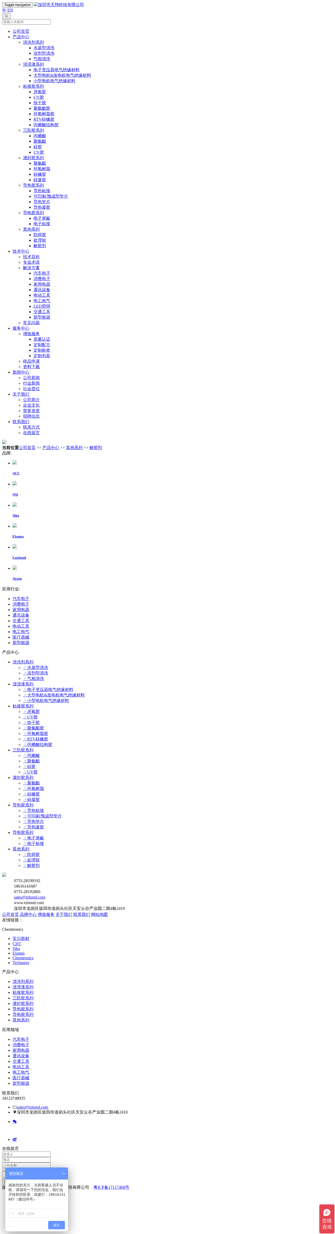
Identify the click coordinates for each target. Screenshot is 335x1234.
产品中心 (21, 37)
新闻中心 (21, 372)
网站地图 (99, 914)
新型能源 (42, 317)
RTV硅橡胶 (44, 119)
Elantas (19, 953)
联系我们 (21, 421)
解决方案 (31, 267)
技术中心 (21, 251)
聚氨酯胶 (42, 108)
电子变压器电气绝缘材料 (57, 70)
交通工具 (42, 311)
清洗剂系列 (33, 42)
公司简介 (31, 399)
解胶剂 (40, 246)
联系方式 (31, 427)
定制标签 (42, 350)
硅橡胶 (40, 174)
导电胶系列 (33, 213)
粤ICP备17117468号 (111, 1187)
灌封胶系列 (33, 158)
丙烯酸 (40, 136)
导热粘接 (42, 191)
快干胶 (40, 103)
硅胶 (38, 147)
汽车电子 (42, 273)
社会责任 (31, 388)
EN (10, 10)
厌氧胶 (40, 92)
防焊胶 (40, 235)
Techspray (21, 962)
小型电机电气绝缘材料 (54, 81)
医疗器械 (21, 637)
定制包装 (42, 355)
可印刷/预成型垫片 (51, 196)
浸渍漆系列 (33, 64)
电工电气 (42, 300)
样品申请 (31, 361)
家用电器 (42, 284)
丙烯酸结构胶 (46, 125)
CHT (17, 944)
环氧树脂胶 (44, 114)
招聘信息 (31, 416)
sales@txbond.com (29, 897)
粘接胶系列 (33, 86)
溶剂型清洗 (44, 53)
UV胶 (39, 97)
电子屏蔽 (42, 218)
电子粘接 (42, 224)
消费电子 (42, 278)
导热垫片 (42, 202)
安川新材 (21, 938)
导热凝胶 (42, 207)
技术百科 (31, 256)
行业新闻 (31, 383)
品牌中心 (28, 914)
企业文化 (31, 405)
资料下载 (31, 366)
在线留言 (31, 432)
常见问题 (31, 322)
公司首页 (21, 31)
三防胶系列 (33, 130)
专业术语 (31, 262)
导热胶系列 (33, 185)
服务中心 (21, 328)
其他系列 (31, 229)
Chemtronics (23, 958)
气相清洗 (42, 59)
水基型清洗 (44, 48)
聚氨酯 (40, 141)
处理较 (40, 240)
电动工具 (42, 295)
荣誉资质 (31, 410)
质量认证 (42, 339)
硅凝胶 (40, 180)
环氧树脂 (42, 169)
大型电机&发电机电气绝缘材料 (62, 75)
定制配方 (42, 344)
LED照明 (42, 306)
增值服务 (31, 333)
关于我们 (21, 394)
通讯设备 (42, 289)
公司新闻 (31, 377)
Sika (16, 948)
